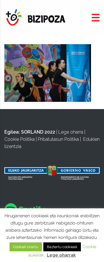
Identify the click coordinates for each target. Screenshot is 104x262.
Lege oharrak (61, 255)
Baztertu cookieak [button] (62, 247)
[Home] (36, 17)
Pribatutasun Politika (58, 139)
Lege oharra (70, 132)
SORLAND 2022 (38, 132)
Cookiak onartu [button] (25, 247)
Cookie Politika (19, 139)
